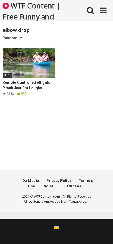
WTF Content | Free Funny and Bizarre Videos (31, 11)
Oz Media (30, 181)
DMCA (47, 186)
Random (10, 38)
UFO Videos (71, 186)
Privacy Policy (58, 181)
